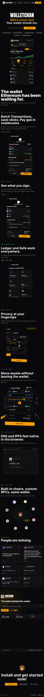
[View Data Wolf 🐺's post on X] (19, 577)
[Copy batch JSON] (31, 136)
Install (39, 2)
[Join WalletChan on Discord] (33, 3)
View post (4, 561)
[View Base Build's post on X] (19, 566)
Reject (14, 173)
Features (14, 2)
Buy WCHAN (5, 610)
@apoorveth (5, 570)
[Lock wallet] (28, 40)
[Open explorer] (30, 45)
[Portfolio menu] (32, 69)
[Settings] (30, 40)
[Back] (10, 136)
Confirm (26, 173)
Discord (41, 695)
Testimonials (20, 2)
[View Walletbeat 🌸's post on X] (19, 546)
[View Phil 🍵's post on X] (41, 577)
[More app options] (32, 40)
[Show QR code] (27, 45)
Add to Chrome (11, 684)
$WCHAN (26, 2)
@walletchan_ (12, 570)
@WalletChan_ (11, 581)
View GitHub (35, 684)
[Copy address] (29, 45)
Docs (31, 2)
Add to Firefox (24, 684)
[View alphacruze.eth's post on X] (40, 546)
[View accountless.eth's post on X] (41, 566)
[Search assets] (30, 69)
